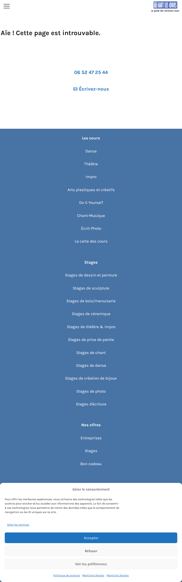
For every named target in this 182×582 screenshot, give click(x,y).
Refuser (91, 551)
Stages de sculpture (91, 288)
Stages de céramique (91, 313)
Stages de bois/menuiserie (91, 300)
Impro (91, 176)
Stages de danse (91, 365)
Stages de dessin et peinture (91, 275)
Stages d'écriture (91, 404)
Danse (91, 151)
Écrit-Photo (91, 228)
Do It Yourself (91, 202)
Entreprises (91, 437)
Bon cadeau (91, 463)
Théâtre (91, 163)
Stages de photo (91, 391)
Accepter (91, 538)
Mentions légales (93, 575)
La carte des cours (91, 241)
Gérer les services (18, 524)
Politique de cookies (66, 575)
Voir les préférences (91, 564)
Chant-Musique (91, 215)
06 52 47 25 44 (91, 72)
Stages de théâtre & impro (91, 326)
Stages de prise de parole (91, 339)
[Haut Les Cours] (165, 6)
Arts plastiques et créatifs (91, 189)
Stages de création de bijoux (91, 378)
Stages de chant (91, 352)
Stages (91, 450)
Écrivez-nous (94, 89)
